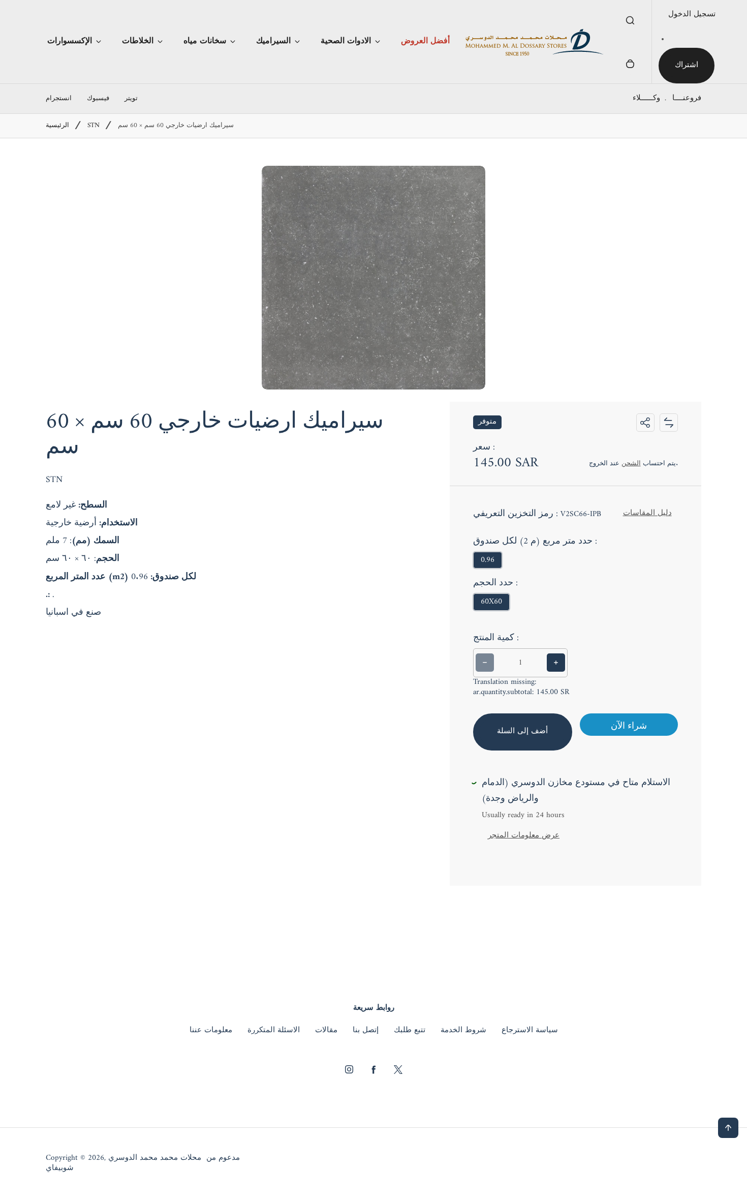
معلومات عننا (211, 1030)
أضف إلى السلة (522, 731)
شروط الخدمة (463, 1030)
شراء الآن (629, 726)
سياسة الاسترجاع (530, 1030)
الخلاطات (137, 41)
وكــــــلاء (646, 98)
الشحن (631, 463)
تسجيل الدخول (691, 14)
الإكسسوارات (69, 41)
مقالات (326, 1030)
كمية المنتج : (496, 638)
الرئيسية (57, 126)
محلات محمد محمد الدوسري (154, 1158)
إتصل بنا (366, 1030)
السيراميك (273, 41)
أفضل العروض (425, 41)
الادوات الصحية (346, 41)
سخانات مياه (204, 41)
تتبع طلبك (409, 1030)
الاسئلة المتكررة (273, 1030)
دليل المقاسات (647, 513)
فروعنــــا (686, 98)
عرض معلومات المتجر (523, 836)
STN (93, 126)
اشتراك (686, 65)
